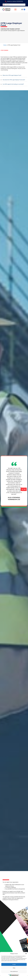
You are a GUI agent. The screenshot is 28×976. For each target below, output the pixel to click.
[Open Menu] (15, 9)
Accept (14, 964)
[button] (26, 953)
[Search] (4, 5)
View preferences (14, 971)
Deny (14, 967)
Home (4, 45)
